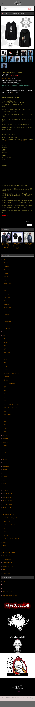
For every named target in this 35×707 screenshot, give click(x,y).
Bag (5, 345)
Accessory (6, 338)
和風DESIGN (6, 442)
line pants (6, 314)
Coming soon (6, 466)
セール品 (5, 459)
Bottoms (5, 287)
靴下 (5, 387)
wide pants (7, 311)
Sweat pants (7, 290)
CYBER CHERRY (7, 573)
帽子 (5, 349)
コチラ (13, 92)
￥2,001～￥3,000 (7, 493)
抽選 (4, 569)
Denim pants (7, 325)
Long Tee (6, 266)
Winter (4, 483)
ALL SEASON (6, 487)
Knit (5, 280)
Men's (4, 549)
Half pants (7, 297)
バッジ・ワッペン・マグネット (12, 404)
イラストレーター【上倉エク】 (12, 538)
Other (5, 318)
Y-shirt (6, 276)
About (4, 581)
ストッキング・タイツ (9, 383)
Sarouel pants (7, 294)
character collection (8, 556)
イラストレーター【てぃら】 (11, 525)
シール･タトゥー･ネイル (10, 407)
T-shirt (6, 263)
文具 (5, 394)
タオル (6, 400)
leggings (6, 304)
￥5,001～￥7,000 (7, 504)
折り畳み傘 (7, 380)
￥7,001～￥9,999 (7, 507)
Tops (4, 259)
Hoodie (6, 273)
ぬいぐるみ (7, 352)
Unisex (4, 545)
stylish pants (7, 307)
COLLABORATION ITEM (8, 514)
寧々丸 (6, 535)
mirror (5, 366)
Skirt (5, 300)
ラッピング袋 (7, 414)
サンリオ (6, 528)
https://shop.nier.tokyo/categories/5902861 (14, 141)
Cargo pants (7, 328)
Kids (4, 418)
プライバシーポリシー (9, 591)
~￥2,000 (5, 490)
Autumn (5, 480)
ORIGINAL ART (8, 559)
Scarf (5, 356)
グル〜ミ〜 (7, 531)
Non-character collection (9, 552)
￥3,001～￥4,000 (7, 497)
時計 (5, 362)
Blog (4, 585)
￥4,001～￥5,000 (7, 500)
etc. (5, 411)
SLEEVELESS (7, 283)
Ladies (4, 542)
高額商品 (5, 469)
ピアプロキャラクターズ (10, 518)
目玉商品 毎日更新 (8, 566)
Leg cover (6, 369)
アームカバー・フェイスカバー (12, 373)
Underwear (7, 376)
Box (4, 462)
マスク (6, 397)
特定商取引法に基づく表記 (10, 595)
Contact (5, 588)
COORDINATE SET (7, 562)
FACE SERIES (6, 435)
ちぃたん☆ (7, 521)
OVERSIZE (5, 438)
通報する (29, 225)
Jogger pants (7, 321)
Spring (4, 473)
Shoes (5, 342)
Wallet (5, 359)
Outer (4, 331)
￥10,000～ (6, 511)
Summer (5, 476)
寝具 (5, 390)
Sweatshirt (7, 269)
